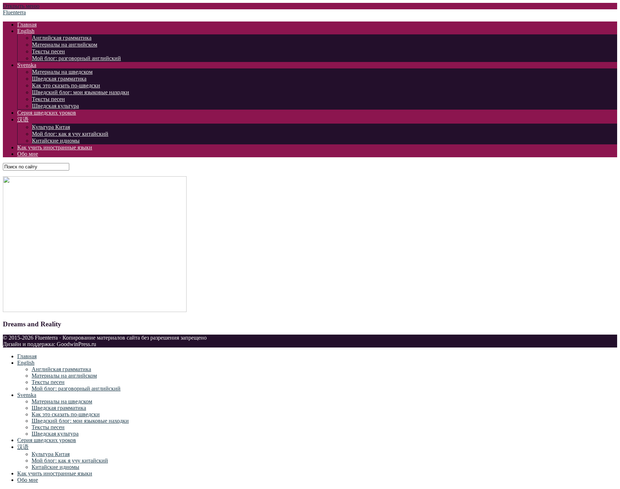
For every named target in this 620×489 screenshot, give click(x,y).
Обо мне (27, 154)
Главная (27, 24)
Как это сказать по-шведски (66, 85)
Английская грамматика (61, 38)
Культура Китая (51, 127)
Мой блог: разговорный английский (76, 58)
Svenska (26, 65)
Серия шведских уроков (46, 113)
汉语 (23, 119)
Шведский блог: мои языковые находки (80, 92)
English (25, 31)
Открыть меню (21, 6)
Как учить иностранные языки (54, 147)
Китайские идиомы (56, 141)
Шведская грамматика (59, 79)
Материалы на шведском (62, 72)
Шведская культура (55, 106)
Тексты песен (48, 51)
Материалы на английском (64, 45)
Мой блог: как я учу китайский (70, 134)
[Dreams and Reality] (95, 310)
